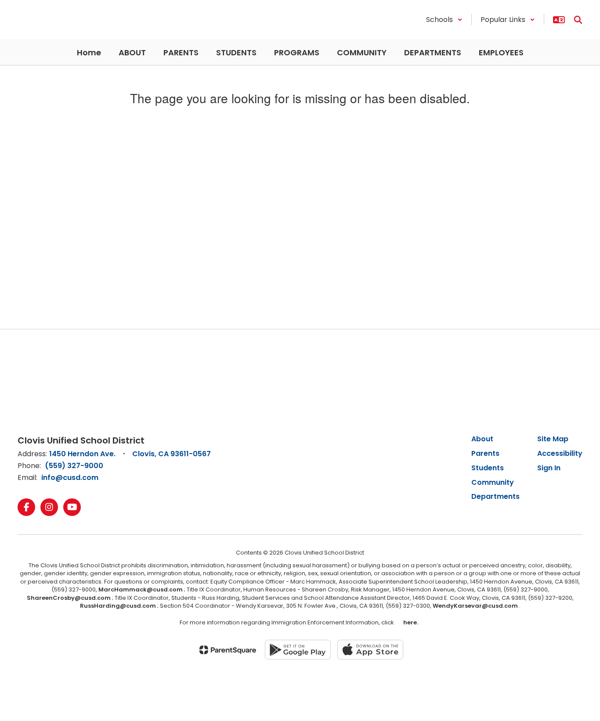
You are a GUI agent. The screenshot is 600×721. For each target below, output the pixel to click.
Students (487, 468)
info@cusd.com (69, 477)
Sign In (548, 468)
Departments (495, 496)
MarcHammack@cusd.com (140, 589)
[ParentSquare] (227, 649)
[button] (444, 19)
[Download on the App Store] (370, 650)
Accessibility (559, 453)
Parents (485, 453)
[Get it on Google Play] (298, 650)
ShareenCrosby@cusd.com (69, 598)
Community (492, 482)
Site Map (552, 439)
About (482, 439)
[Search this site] (578, 19)
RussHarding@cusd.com (118, 606)
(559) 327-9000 (74, 466)
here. (409, 622)
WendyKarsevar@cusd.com (476, 606)
